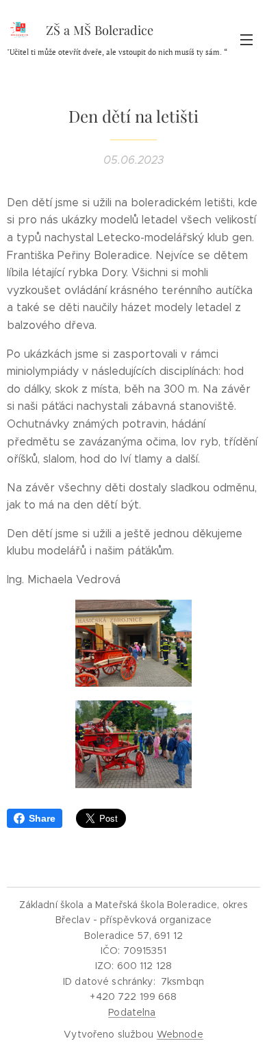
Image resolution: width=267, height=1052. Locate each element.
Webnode (180, 1034)
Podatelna (131, 1012)
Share (42, 818)
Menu (246, 39)
